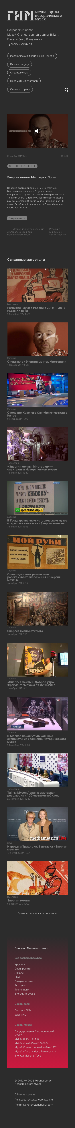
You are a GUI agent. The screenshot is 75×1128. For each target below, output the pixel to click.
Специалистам (19, 72)
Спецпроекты (22, 166)
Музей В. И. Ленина (27, 1038)
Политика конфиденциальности (34, 1104)
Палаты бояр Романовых (24, 39)
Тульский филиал (19, 44)
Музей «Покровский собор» (31, 1042)
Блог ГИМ (21, 1014)
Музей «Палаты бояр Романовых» (35, 1051)
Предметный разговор (24, 80)
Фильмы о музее (25, 993)
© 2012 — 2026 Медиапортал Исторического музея (33, 1082)
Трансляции (22, 989)
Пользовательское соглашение (34, 1099)
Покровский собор (20, 29)
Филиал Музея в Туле (28, 1055)
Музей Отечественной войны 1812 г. (33, 34)
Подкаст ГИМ (23, 1010)
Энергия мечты (17, 218)
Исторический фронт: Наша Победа (32, 55)
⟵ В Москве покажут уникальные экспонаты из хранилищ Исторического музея (25, 232)
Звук (17, 976)
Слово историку (20, 89)
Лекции (19, 972)
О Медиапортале (25, 1094)
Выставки (20, 985)
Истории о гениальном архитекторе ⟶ (57, 232)
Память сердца (19, 64)
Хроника (20, 964)
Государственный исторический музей (34, 1033)
